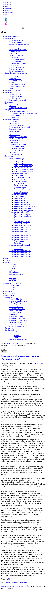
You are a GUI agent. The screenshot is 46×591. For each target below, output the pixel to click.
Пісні (11, 282)
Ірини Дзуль (13, 314)
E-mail (41, 364)
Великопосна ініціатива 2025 (20, 255)
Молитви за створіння (13, 104)
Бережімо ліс (14, 152)
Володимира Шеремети (18, 301)
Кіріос (10, 579)
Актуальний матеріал (17, 274)
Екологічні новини (12, 36)
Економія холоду (15, 129)
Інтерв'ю (8, 258)
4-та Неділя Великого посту (24, 168)
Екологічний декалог (17, 115)
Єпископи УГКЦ (15, 81)
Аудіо (7, 276)
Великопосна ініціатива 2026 (20, 256)
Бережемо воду (14, 123)
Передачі (12, 268)
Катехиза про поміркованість (24, 210)
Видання (8, 8)
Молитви (12, 106)
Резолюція (17, 336)
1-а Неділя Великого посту (23, 162)
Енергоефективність (16, 42)
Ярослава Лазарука (16, 307)
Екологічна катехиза (12, 90)
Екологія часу (14, 65)
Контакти (8, 10)
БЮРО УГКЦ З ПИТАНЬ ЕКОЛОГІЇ (14, 586)
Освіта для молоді (15, 96)
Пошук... (4, 347)
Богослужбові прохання (18, 108)
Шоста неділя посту (21, 193)
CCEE (11, 83)
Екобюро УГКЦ (15, 79)
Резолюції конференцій (17, 100)
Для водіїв (13, 121)
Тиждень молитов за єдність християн (23, 113)
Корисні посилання (12, 293)
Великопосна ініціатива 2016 (20, 229)
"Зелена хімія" (14, 52)
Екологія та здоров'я (16, 146)
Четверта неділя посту (22, 189)
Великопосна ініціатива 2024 (20, 253)
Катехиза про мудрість (22, 204)
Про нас (8, 4)
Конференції (9, 330)
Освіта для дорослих (16, 98)
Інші (11, 88)
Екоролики (13, 264)
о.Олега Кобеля (15, 312)
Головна (8, 3)
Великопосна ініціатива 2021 (20, 245)
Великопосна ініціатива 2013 (20, 195)
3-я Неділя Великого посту (23, 166)
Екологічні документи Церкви (16, 73)
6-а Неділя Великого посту (23, 171)
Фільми (12, 270)
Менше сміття (14, 135)
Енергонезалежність (16, 71)
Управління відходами (17, 63)
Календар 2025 (14, 117)
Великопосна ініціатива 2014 (20, 212)
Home (9, 343)
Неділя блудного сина (22, 177)
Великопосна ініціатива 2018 (20, 235)
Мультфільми (14, 272)
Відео (7, 262)
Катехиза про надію (21, 200)
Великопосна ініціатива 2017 (20, 231)
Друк (37, 364)
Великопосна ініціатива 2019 (20, 237)
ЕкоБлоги (8, 297)
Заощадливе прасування (18, 137)
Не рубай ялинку (15, 154)
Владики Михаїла (15, 299)
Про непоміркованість (22, 222)
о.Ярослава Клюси (16, 316)
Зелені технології (15, 46)
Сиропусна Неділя (20, 160)
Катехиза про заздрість (22, 220)
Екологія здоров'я (15, 61)
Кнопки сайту (10, 295)
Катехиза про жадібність (23, 216)
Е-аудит (8, 14)
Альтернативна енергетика (19, 44)
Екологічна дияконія (16, 69)
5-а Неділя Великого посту (23, 169)
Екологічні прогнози (16, 67)
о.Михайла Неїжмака (17, 318)
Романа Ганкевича (16, 322)
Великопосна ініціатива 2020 (20, 239)
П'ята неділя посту (20, 191)
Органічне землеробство (18, 50)
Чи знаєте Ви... (14, 57)
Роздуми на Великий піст (18, 112)
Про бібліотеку (14, 285)
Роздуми (8, 110)
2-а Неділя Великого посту (23, 164)
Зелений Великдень (16, 158)
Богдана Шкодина (15, 311)
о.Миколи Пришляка (17, 309)
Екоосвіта (8, 92)
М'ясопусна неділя (20, 179)
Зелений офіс (14, 133)
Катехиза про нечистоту (22, 218)
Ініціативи (9, 156)
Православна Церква (17, 84)
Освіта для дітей (15, 94)
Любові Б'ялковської (16, 326)
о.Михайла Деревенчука (18, 320)
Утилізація (13, 54)
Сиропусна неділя (20, 181)
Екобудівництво (15, 48)
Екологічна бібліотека (13, 283)
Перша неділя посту (21, 183)
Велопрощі (13, 233)
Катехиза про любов (21, 202)
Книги (11, 289)
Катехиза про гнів (20, 224)
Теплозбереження (15, 140)
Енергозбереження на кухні (19, 127)
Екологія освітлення (16, 125)
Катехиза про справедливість (24, 206)
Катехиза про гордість (22, 214)
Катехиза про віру (20, 198)
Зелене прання (14, 131)
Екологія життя (10, 38)
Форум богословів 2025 (18, 340)
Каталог (12, 287)
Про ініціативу (19, 175)
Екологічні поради (12, 119)
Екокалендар (9, 6)
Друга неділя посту (21, 185)
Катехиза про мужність (22, 208)
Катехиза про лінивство (22, 226)
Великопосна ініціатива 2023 (20, 251)
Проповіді (9, 102)
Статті (7, 260)
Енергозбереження (16, 40)
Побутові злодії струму (17, 144)
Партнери (8, 291)
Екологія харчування (17, 59)
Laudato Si (13, 332)
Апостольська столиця (17, 75)
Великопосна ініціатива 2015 (20, 227)
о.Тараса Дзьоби (15, 305)
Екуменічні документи (17, 86)
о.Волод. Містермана (17, 303)
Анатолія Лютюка (16, 324)
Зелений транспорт (16, 55)
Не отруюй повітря (16, 150)
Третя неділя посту (20, 187)
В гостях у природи (16, 148)
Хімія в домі (13, 142)
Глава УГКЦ (14, 77)
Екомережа (9, 12)
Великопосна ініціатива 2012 (20, 173)
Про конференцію (20, 334)
